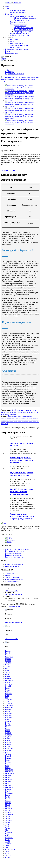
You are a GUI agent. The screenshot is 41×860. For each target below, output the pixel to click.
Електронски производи (19, 45)
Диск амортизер (20, 26)
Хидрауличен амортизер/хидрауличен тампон (21, 474)
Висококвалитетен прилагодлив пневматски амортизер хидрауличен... (22, 516)
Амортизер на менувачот (23, 28)
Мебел (12, 41)
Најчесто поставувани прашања (17, 49)
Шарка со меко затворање (19, 33)
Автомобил (14, 39)
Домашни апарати (16, 43)
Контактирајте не (11, 53)
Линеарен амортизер (17, 22)
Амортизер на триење (22, 20)
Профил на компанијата (18, 10)
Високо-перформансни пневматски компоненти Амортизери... (21, 459)
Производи (9, 14)
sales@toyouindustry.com (14, 594)
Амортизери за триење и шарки (21, 16)
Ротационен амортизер (18, 24)
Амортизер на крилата (22, 32)
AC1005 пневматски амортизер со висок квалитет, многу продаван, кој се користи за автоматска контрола (19, 412)
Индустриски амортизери (19, 35)
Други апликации (16, 47)
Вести (7, 51)
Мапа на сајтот (14, 606)
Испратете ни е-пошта (9, 170)
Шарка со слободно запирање (25, 18)
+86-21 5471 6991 (11, 591)
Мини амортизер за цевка (23, 30)
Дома (7, 6)
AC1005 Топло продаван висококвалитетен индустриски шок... (21, 491)
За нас (7, 8)
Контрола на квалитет (18, 12)
